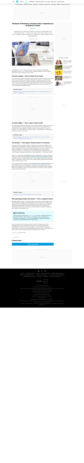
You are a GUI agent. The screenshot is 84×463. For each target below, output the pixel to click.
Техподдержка (46, 276)
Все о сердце (47, 1)
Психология (41, 4)
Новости (22, 1)
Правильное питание (40, 1)
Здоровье (26, 1)
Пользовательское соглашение (41, 274)
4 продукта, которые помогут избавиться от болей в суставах (27, 194)
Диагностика (53, 1)
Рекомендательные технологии (29, 276)
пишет (23, 71)
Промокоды (53, 4)
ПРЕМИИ (58, 4)
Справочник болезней (65, 4)
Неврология (35, 4)
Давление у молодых (28, 4)
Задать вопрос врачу (45, 273)
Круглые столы (47, 4)
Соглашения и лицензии (30, 273)
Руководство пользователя (55, 276)
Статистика (39, 276)
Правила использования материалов (27, 274)
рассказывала (31, 215)
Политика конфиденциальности (57, 273)
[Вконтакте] (38, 270)
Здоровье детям (60, 1)
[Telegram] (45, 270)
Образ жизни (32, 1)
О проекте (23, 273)
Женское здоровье (19, 4)
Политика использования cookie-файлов (56, 274)
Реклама (38, 273)
